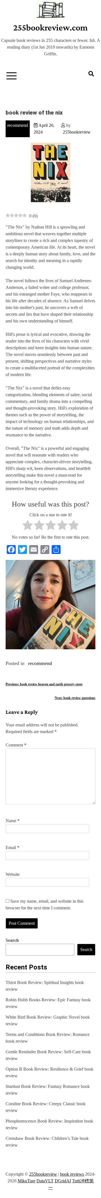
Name (13, 820)
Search (12, 940)
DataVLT (45, 1180)
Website (13, 874)
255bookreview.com (50, 27)
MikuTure (26, 1180)
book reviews (72, 1174)
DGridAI (63, 1180)
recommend (17, 125)
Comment (16, 745)
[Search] (91, 74)
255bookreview (77, 132)
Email (12, 847)
